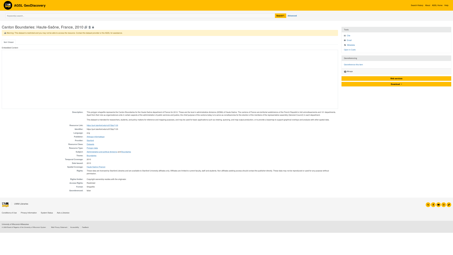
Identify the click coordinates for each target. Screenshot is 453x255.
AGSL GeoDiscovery (8, 6)
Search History (417, 5)
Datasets (90, 144)
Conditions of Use (9, 212)
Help (446, 5)
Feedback (85, 227)
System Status (47, 212)
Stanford (90, 140)
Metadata (351, 45)
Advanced (292, 15)
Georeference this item (353, 64)
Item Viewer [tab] (9, 42)
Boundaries (126, 151)
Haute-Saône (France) (96, 167)
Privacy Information (29, 212)
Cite (348, 35)
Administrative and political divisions (102, 151)
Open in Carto (350, 49)
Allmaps (349, 71)
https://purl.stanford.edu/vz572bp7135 (102, 125)
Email (349, 40)
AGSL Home (437, 5)
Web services (396, 78)
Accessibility (74, 227)
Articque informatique (96, 136)
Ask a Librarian (63, 212)
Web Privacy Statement (59, 227)
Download (395, 84)
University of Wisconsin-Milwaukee (15, 224)
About (427, 5)
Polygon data (92, 148)
